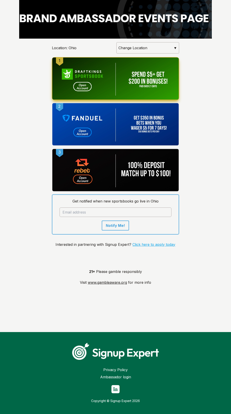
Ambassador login (115, 377)
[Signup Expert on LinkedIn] (115, 389)
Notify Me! (115, 225)
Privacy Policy (115, 369)
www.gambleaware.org (107, 282)
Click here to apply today (153, 244)
